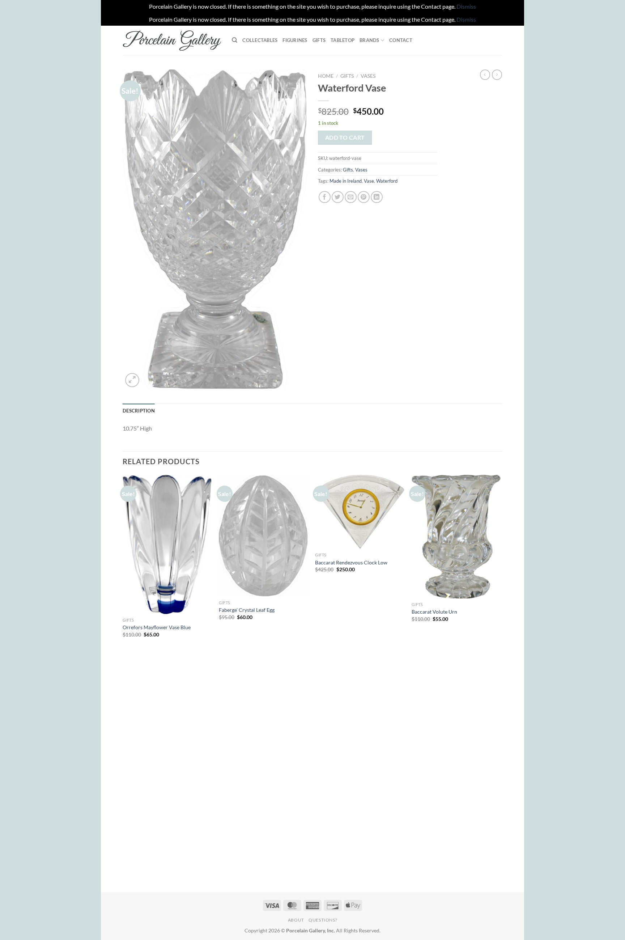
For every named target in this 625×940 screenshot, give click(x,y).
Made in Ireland (345, 181)
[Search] (234, 40)
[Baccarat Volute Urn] (456, 536)
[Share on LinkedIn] (377, 197)
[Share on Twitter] (338, 197)
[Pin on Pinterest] (364, 197)
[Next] (500, 683)
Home (325, 76)
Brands (369, 40)
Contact (400, 40)
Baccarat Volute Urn (434, 612)
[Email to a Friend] (351, 197)
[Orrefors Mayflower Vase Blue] (167, 544)
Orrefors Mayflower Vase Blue (157, 627)
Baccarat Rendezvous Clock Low (351, 562)
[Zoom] (132, 380)
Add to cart (345, 137)
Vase (369, 181)
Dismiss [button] (466, 6)
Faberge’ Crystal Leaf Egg (247, 610)
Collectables (259, 40)
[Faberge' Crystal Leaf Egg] (263, 536)
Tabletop (342, 40)
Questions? (323, 920)
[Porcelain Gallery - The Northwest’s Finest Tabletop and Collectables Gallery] (172, 40)
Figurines (294, 40)
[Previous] (123, 683)
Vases (368, 76)
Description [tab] (139, 411)
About (296, 920)
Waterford (386, 181)
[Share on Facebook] (325, 197)
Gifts (319, 40)
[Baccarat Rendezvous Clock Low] (359, 512)
